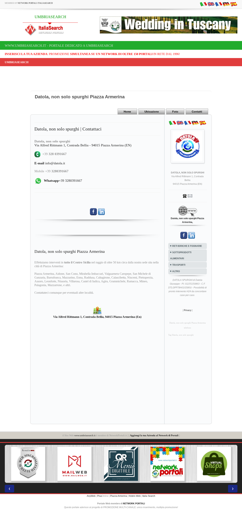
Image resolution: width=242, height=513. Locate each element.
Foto (175, 111)
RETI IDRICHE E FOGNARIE (187, 246)
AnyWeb (91, 496)
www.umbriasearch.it (84, 435)
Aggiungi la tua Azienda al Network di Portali (154, 435)
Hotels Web (135, 496)
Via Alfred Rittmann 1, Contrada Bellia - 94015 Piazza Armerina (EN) (82, 145)
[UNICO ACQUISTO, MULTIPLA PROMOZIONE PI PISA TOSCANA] (154, 464)
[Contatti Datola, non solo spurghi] (187, 195)
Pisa (99, 496)
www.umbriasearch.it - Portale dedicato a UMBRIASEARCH (59, 45)
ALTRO (176, 271)
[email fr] (218, 4)
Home (127, 111)
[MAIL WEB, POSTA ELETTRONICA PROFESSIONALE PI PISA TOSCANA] (61, 464)
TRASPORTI (178, 265)
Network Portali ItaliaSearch (35, 3)
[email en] (211, 4)
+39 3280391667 (63, 180)
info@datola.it (49, 163)
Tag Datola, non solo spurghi (181, 335)
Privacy (187, 310)
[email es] (233, 4)
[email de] (226, 4)
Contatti (197, 111)
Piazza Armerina (118, 496)
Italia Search (148, 496)
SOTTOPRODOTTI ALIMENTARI (180, 255)
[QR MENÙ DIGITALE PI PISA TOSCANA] (107, 464)
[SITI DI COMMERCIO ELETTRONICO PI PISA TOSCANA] (200, 464)
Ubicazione (151, 111)
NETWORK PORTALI (134, 503)
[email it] (203, 4)
